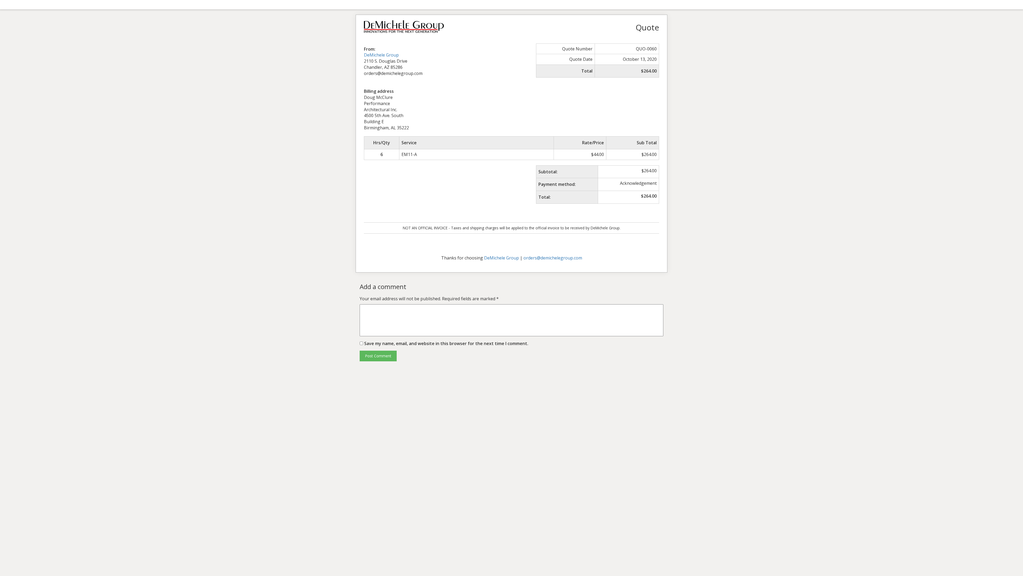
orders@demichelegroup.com (552, 258)
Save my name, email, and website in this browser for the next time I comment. (446, 343)
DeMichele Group (381, 55)
